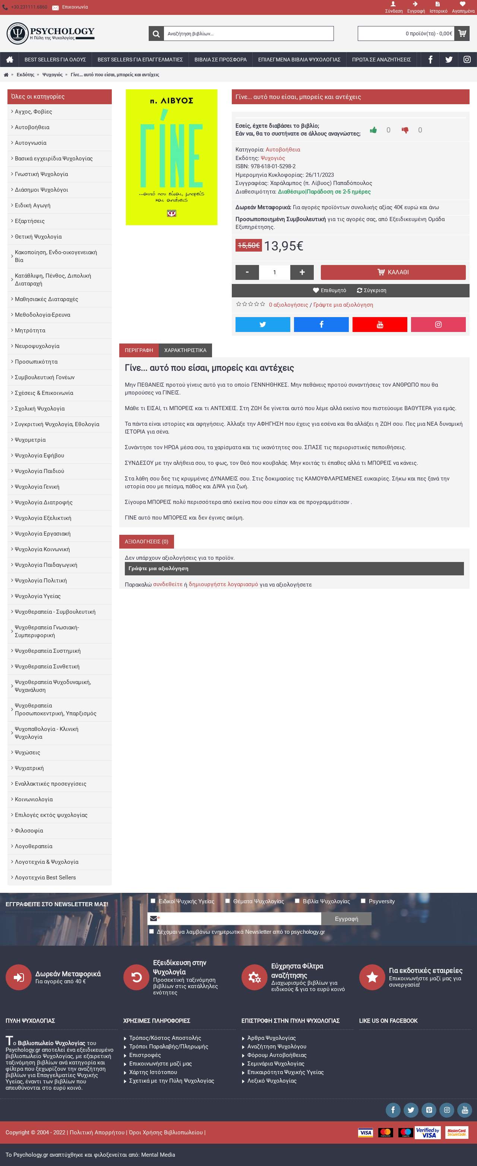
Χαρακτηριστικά (185, 350)
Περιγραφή (139, 350)
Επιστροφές (145, 1055)
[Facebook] (321, 324)
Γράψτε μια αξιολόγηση (343, 304)
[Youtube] (380, 324)
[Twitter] (263, 324)
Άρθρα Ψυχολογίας (271, 1038)
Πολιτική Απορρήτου (97, 1132)
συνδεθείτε (168, 584)
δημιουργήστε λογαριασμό (223, 584)
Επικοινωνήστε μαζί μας (160, 1063)
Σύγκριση (375, 290)
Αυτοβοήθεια (283, 149)
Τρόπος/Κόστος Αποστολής (165, 1038)
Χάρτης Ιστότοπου (153, 1072)
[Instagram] (438, 324)
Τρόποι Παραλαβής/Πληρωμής (168, 1046)
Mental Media (158, 1154)
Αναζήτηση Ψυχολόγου (276, 1046)
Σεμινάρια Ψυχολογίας (275, 1063)
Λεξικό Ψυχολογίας (272, 1080)
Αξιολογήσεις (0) (146, 541)
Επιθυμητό (333, 290)
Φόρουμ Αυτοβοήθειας (277, 1055)
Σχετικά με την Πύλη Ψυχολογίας (171, 1080)
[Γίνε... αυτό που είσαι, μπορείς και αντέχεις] (171, 157)
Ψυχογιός (273, 158)
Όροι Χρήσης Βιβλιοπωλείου (166, 1132)
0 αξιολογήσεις (288, 304)
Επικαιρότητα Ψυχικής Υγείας (285, 1072)
